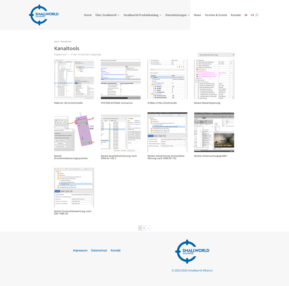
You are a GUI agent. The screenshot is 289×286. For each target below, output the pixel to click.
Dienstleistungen (176, 15)
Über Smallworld (106, 15)
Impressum (80, 250)
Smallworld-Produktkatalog (141, 15)
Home (88, 15)
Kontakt (236, 15)
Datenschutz (99, 250)
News (197, 15)
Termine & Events (216, 15)
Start (56, 41)
